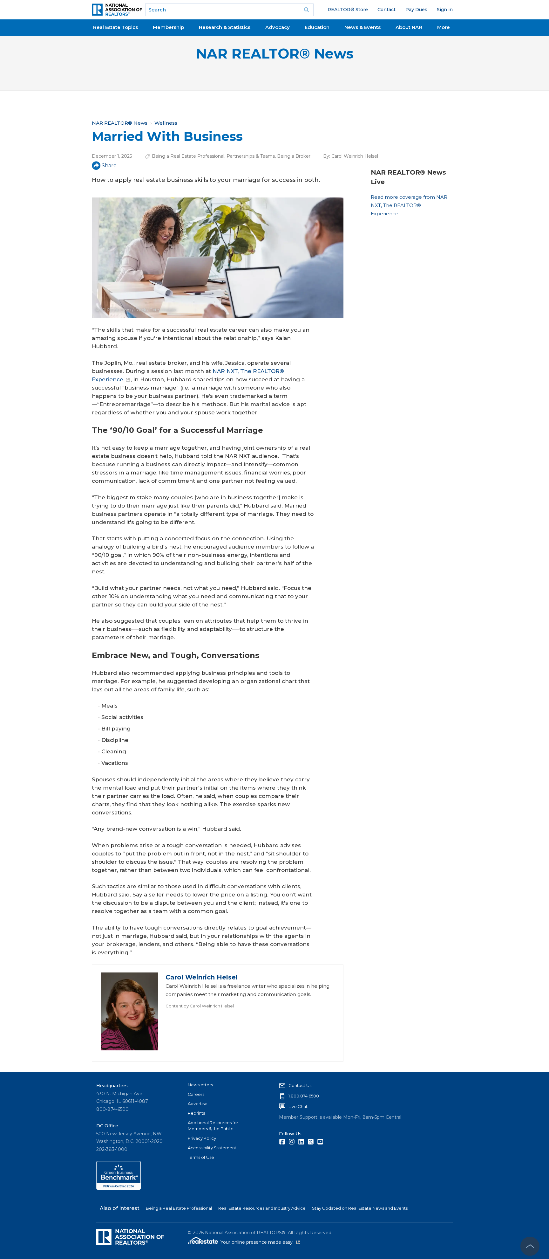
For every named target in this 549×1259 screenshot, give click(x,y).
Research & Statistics (224, 27)
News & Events (362, 27)
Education (317, 27)
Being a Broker (293, 156)
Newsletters (200, 1084)
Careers (196, 1094)
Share (109, 166)
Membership (168, 27)
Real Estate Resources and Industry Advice (262, 1208)
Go (306, 9)
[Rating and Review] (118, 1188)
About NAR (409, 27)
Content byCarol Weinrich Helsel (200, 1005)
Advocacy (277, 27)
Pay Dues (416, 9)
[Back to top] (529, 1246)
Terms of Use (201, 1157)
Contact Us (299, 1085)
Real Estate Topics (115, 27)
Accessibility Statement (212, 1147)
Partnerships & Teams (251, 156)
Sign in (445, 9)
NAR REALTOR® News (275, 53)
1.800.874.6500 (303, 1095)
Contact (386, 9)
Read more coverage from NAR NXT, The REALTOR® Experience (409, 205)
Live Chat (298, 1106)
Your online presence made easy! (260, 1242)
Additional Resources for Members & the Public (213, 1125)
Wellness (165, 123)
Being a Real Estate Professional (188, 156)
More (443, 27)
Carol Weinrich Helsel (354, 156)
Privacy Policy (202, 1138)
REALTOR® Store (348, 9)
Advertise (197, 1103)
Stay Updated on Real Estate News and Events (360, 1208)
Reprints (196, 1113)
